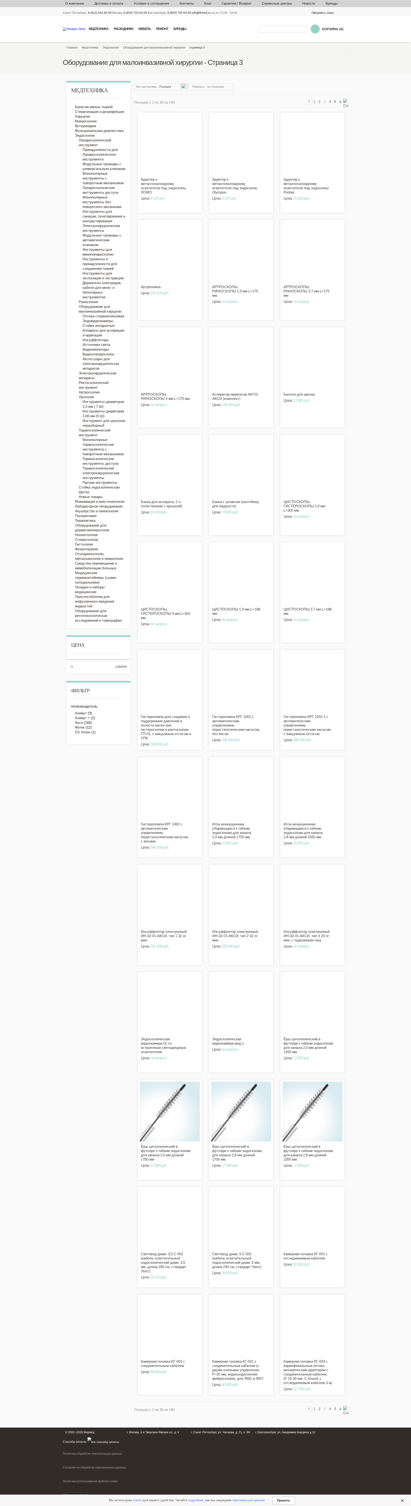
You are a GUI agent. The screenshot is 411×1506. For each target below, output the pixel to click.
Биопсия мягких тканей (94, 107)
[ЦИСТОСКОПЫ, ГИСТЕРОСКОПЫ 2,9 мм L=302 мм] (312, 467)
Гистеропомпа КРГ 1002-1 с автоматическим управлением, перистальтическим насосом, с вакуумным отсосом (307, 725)
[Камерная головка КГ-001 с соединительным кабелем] (170, 1326)
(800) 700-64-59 (136, 13)
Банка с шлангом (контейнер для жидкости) (235, 504)
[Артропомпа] (170, 252)
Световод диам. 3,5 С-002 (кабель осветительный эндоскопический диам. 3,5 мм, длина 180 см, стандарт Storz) (163, 1262)
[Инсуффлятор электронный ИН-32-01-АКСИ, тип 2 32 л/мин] (241, 897)
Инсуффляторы (96, 340)
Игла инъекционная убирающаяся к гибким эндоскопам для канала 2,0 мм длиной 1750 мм (231, 830)
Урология (86, 397)
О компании (74, 3)
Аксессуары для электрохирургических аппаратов (101, 363)
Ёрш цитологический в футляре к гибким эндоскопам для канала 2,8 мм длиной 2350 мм (308, 1152)
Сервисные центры (277, 3)
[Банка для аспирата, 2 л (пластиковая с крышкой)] (170, 467)
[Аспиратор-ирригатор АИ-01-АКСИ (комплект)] (241, 359)
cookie (137, 1500)
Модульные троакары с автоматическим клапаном (102, 240)
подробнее (195, 1500)
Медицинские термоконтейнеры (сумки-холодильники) (96, 577)
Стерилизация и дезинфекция (99, 112)
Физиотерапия (86, 549)
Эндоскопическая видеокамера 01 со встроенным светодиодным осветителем (163, 1045)
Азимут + (82, 718)
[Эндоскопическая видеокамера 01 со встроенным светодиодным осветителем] (170, 1004)
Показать (198, 86)
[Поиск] (304, 29)
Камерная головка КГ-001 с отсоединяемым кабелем (306, 1256)
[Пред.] (309, 101)
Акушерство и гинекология (96, 511)
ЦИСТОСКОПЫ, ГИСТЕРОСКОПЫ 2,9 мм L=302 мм (304, 506)
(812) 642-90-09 (101, 13)
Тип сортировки (146, 86)
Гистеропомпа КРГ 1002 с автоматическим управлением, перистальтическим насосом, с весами (165, 832)
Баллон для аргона (299, 394)
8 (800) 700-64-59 (179, 13)
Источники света (96, 345)
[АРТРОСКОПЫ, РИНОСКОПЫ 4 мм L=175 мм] (170, 359)
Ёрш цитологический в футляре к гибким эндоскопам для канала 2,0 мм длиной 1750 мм (165, 1152)
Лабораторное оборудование (98, 506)
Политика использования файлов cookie (90, 1481)
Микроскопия (86, 121)
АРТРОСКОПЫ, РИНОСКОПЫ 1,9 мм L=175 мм (235, 291)
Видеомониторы (96, 349)
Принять (283, 1500)
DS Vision (82, 732)
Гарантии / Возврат (236, 3)
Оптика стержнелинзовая (103, 316)
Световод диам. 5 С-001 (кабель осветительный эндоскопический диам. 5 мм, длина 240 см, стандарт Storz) (236, 1260)
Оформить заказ (323, 13)
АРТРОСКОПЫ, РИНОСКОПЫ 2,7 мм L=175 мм (306, 291)
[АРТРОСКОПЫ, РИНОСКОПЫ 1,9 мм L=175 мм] (241, 252)
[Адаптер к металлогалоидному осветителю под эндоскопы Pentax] (312, 144)
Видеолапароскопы (98, 354)
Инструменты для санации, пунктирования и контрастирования (104, 216)
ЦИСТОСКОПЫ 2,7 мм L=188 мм (308, 611)
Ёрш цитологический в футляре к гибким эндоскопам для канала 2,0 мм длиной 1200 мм (308, 1045)
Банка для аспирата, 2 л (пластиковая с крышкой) (161, 504)
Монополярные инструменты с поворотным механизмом (103, 178)
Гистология (84, 544)
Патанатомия (86, 516)
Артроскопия (89, 392)
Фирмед (89, 1432)
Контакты (187, 3)
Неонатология (86, 535)
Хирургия (82, 116)
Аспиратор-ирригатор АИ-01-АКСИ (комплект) (235, 396)
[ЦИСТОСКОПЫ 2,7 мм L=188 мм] (312, 574)
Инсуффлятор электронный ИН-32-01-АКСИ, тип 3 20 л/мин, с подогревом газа (306, 936)
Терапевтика (85, 520)
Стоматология (86, 540)
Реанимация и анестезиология (99, 501)
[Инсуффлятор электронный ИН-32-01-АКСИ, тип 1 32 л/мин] (170, 897)
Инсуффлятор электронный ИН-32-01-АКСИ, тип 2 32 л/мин (235, 936)
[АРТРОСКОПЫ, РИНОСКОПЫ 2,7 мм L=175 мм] (312, 252)
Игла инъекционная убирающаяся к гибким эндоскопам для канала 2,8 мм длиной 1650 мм (303, 830)
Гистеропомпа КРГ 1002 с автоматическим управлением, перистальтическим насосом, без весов (236, 725)
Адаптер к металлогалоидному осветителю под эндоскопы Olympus (234, 185)
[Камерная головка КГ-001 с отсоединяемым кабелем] (312, 1219)
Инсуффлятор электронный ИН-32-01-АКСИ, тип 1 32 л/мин (164, 936)
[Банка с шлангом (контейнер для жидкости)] (241, 467)
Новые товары (91, 497)
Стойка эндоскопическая (99, 487)
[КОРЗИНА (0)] (315, 29)
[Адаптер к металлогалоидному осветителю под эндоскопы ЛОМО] (170, 144)
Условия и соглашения (151, 3)
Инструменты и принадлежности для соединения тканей (100, 264)
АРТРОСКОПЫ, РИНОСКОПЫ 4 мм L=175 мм (165, 396)
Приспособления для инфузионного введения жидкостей (94, 601)
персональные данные (248, 1500)
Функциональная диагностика (99, 131)
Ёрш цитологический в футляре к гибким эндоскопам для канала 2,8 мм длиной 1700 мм (237, 1152)
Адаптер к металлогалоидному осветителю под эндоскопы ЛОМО (163, 185)
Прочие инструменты (100, 482)
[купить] (195, 183)
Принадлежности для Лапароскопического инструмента (100, 154)
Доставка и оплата (108, 3)
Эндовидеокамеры (98, 321)
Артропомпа (151, 287)
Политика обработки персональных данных (92, 1453)
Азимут (81, 713)
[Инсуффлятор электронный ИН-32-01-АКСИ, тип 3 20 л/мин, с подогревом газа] (312, 897)
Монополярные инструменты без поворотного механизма (102, 202)
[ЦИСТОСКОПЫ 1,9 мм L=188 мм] (241, 574)
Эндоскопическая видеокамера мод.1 (228, 1041)
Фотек (80, 727)
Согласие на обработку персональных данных (94, 1467)
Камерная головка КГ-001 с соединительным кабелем (163, 1363)
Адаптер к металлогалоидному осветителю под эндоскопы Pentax (306, 185)
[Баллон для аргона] (312, 359)
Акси (79, 723)
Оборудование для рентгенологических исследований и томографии (98, 615)
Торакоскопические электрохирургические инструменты (101, 473)
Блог (207, 3)
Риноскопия (88, 302)
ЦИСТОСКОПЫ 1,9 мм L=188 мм (236, 611)
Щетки (84, 492)
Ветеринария (85, 126)
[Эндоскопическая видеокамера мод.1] (241, 1004)
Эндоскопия (85, 135)
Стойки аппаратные (99, 326)
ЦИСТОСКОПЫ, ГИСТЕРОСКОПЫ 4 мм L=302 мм (165, 613)
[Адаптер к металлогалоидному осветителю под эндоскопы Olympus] (241, 144)
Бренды (332, 3)
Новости (308, 3)
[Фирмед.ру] (74, 29)
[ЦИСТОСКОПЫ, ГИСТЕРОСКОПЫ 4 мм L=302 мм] (170, 574)
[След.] (346, 101)
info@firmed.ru (201, 13)
